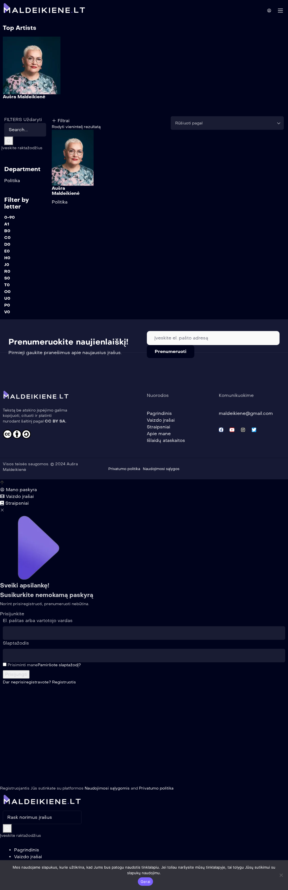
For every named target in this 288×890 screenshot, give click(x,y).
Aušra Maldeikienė (24, 96)
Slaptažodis (16, 643)
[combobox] (227, 123)
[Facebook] (221, 430)
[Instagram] (243, 430)
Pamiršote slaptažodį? (59, 665)
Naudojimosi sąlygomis (107, 788)
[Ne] (281, 875)
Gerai (145, 881)
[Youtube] (232, 430)
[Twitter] (254, 430)
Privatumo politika (156, 788)
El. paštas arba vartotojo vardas (38, 620)
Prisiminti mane (22, 665)
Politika (60, 202)
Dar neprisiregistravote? (39, 682)
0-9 (9, 217)
